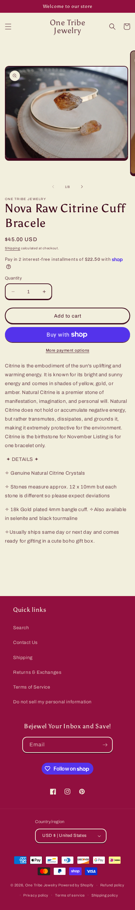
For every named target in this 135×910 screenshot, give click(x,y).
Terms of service (70, 895)
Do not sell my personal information (52, 701)
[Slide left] (53, 186)
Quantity (13, 278)
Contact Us (25, 642)
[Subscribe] (105, 745)
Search (21, 627)
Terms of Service (31, 687)
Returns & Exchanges (37, 672)
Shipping (12, 248)
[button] (8, 26)
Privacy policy (35, 895)
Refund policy (112, 885)
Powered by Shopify (76, 885)
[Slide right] (82, 186)
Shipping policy (104, 895)
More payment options (67, 350)
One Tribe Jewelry (41, 885)
